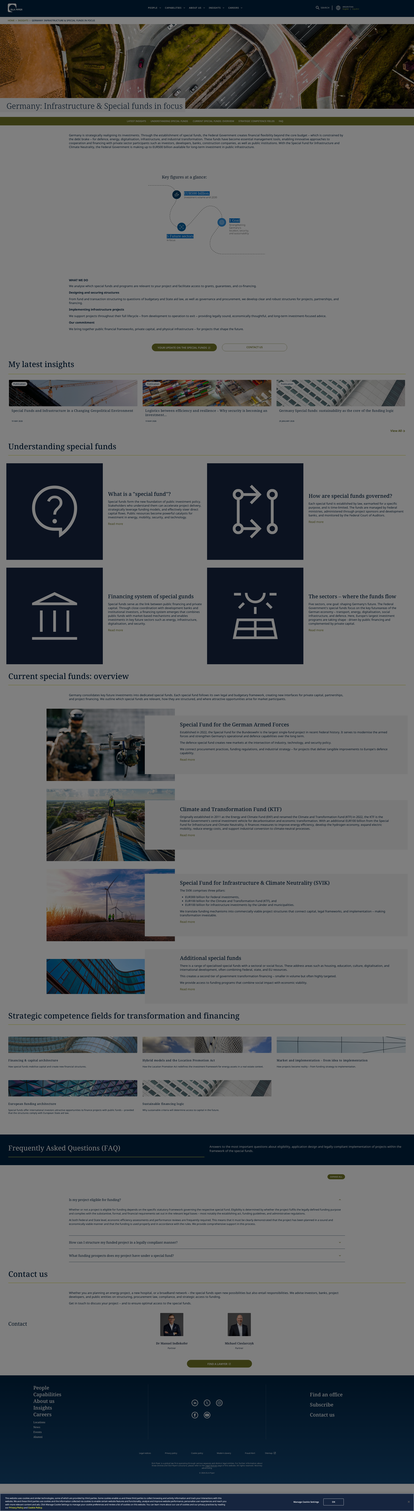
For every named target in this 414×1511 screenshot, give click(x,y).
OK (333, 1501)
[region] (207, 1502)
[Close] (408, 1501)
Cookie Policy (35, 1507)
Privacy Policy (16, 1507)
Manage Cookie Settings (306, 1501)
